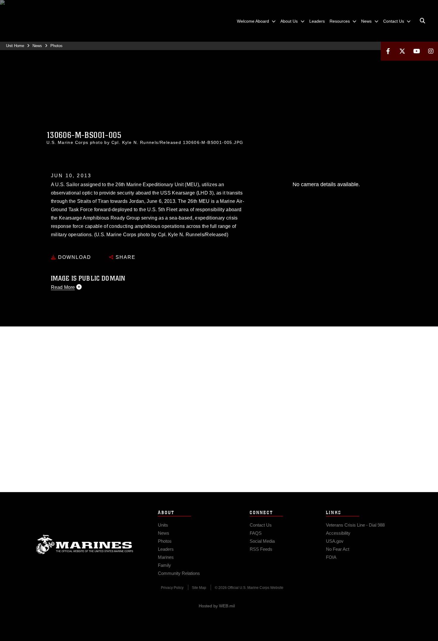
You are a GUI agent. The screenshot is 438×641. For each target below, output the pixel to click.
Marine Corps (84, 544)
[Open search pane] (422, 21)
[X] (402, 51)
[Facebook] (388, 51)
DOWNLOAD (73, 257)
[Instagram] (431, 51)
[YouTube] (416, 51)
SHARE (125, 257)
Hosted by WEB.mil (217, 605)
